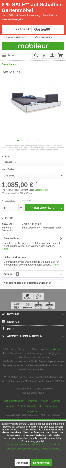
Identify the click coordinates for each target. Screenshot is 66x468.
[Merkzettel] (44, 55)
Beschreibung (12, 238)
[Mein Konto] (52, 55)
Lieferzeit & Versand (15, 257)
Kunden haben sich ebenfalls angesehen (27, 282)
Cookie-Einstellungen (13, 400)
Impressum (33, 411)
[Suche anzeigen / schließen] (35, 55)
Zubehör (11, 274)
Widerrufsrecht (34, 406)
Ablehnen (22, 462)
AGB (20, 406)
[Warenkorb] (60, 55)
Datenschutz (51, 406)
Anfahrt (44, 400)
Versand (10, 406)
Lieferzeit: (10, 200)
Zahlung (56, 400)
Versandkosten (42, 190)
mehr (6, 248)
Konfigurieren (41, 462)
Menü (11, 55)
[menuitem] (8, 55)
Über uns (32, 400)
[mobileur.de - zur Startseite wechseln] (33, 46)
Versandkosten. (54, 349)
